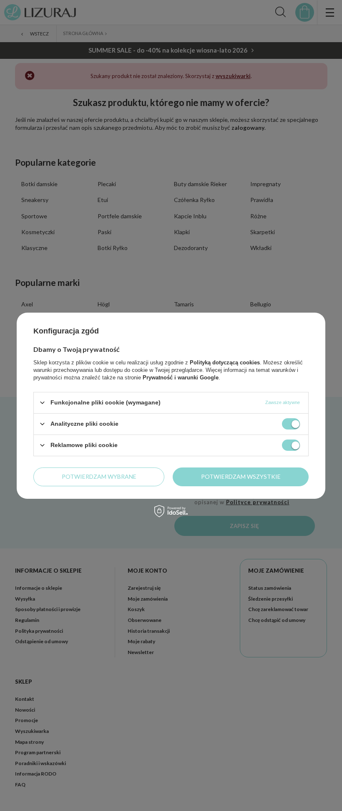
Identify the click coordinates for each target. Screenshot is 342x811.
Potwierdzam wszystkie (241, 476)
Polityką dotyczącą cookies (225, 362)
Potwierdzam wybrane (99, 476)
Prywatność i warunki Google (181, 377)
